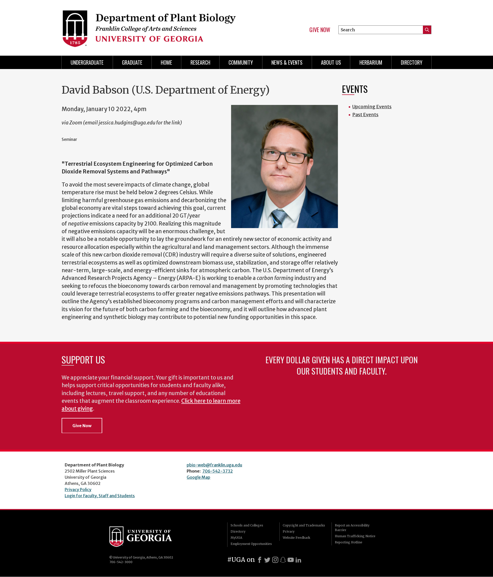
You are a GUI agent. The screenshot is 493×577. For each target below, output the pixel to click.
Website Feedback (296, 538)
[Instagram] (275, 560)
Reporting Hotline (348, 542)
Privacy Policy (78, 489)
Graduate (132, 62)
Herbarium (370, 62)
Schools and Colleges (247, 525)
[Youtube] (291, 560)
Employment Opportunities (251, 544)
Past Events (365, 115)
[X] (267, 560)
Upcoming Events (372, 107)
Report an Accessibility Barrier (352, 527)
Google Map (198, 477)
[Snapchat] (283, 560)
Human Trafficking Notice (355, 536)
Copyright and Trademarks (304, 525)
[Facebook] (260, 560)
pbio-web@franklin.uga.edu (214, 464)
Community (241, 62)
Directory (411, 62)
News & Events (286, 62)
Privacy (289, 531)
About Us (331, 62)
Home (166, 62)
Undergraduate (87, 62)
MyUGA (236, 538)
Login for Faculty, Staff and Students (100, 495)
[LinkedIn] (298, 560)
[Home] (151, 25)
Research (200, 62)
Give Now (319, 29)
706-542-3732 (217, 471)
